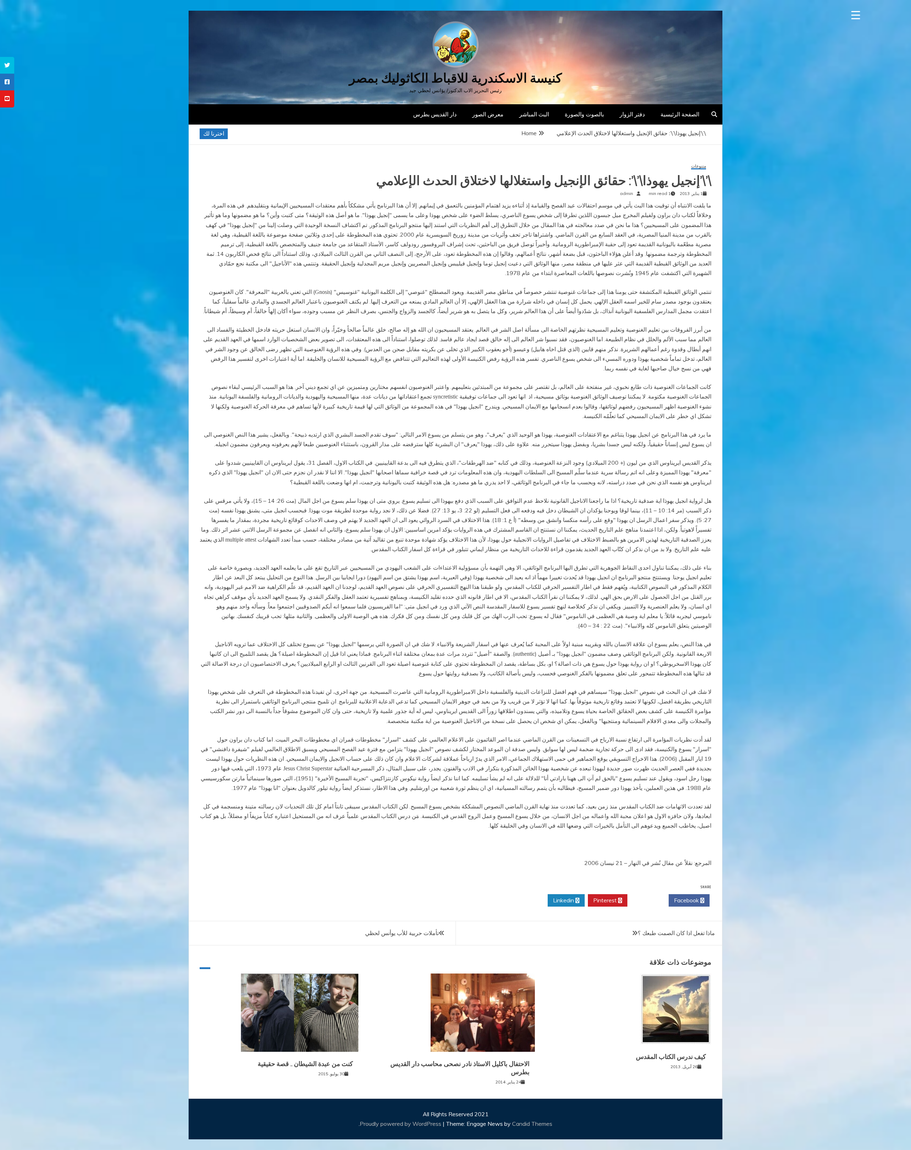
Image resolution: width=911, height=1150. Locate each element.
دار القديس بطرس (435, 114)
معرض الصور (488, 114)
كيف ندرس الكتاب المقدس (671, 1057)
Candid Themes (532, 1123)
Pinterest (605, 900)
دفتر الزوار (632, 114)
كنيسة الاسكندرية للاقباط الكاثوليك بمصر (455, 78)
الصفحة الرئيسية (679, 114)
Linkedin (564, 900)
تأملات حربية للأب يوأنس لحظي (402, 933)
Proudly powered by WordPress (401, 1123)
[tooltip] (7, 65)
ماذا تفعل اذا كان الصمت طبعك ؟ (676, 933)
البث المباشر (534, 114)
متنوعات (698, 166)
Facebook (687, 900)
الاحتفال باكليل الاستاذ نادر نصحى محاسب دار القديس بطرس (460, 1068)
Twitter (646, 900)
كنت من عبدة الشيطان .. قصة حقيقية (305, 1064)
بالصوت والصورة (584, 114)
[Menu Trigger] (855, 15)
